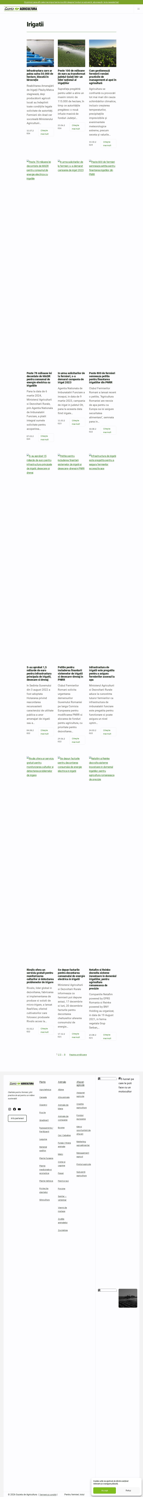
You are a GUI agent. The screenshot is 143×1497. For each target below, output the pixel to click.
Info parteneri (17, 1118)
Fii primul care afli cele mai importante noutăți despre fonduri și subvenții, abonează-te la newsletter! (71, 2)
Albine (61, 1089)
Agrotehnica (45, 1089)
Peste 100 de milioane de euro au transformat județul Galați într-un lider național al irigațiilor (71, 77)
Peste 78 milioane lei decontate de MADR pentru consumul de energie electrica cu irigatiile (39, 379)
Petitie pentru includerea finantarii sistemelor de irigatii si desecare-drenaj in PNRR (70, 673)
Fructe (42, 1112)
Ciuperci (43, 1104)
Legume (43, 1139)
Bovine (61, 1127)
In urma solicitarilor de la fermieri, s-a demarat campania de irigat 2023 (71, 378)
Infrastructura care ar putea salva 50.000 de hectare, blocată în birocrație (40, 75)
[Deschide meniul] (138, 8)
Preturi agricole (84, 1164)
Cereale (43, 1097)
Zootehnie (63, 1230)
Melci (60, 1154)
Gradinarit (44, 1120)
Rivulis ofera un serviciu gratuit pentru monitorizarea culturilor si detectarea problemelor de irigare (40, 976)
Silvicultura (44, 1199)
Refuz (128, 1490)
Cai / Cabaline (64, 1135)
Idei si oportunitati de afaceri (84, 1130)
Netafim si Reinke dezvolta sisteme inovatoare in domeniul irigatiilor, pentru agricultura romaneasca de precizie (102, 979)
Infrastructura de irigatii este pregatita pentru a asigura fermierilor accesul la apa (102, 673)
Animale (62, 1081)
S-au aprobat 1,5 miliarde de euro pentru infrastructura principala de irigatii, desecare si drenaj (39, 673)
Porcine (61, 1188)
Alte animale (64, 1097)
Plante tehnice (46, 1180)
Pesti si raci (63, 1180)
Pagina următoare (78, 1054)
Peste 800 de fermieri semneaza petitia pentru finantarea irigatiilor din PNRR (102, 378)
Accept (104, 1490)
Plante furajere (46, 1158)
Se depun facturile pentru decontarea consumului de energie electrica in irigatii (71, 974)
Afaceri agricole (80, 1083)
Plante (42, 1081)
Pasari (61, 1173)
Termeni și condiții (47, 1494)
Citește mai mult (47, 132)
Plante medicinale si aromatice (45, 1169)
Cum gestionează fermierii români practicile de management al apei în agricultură (102, 77)
